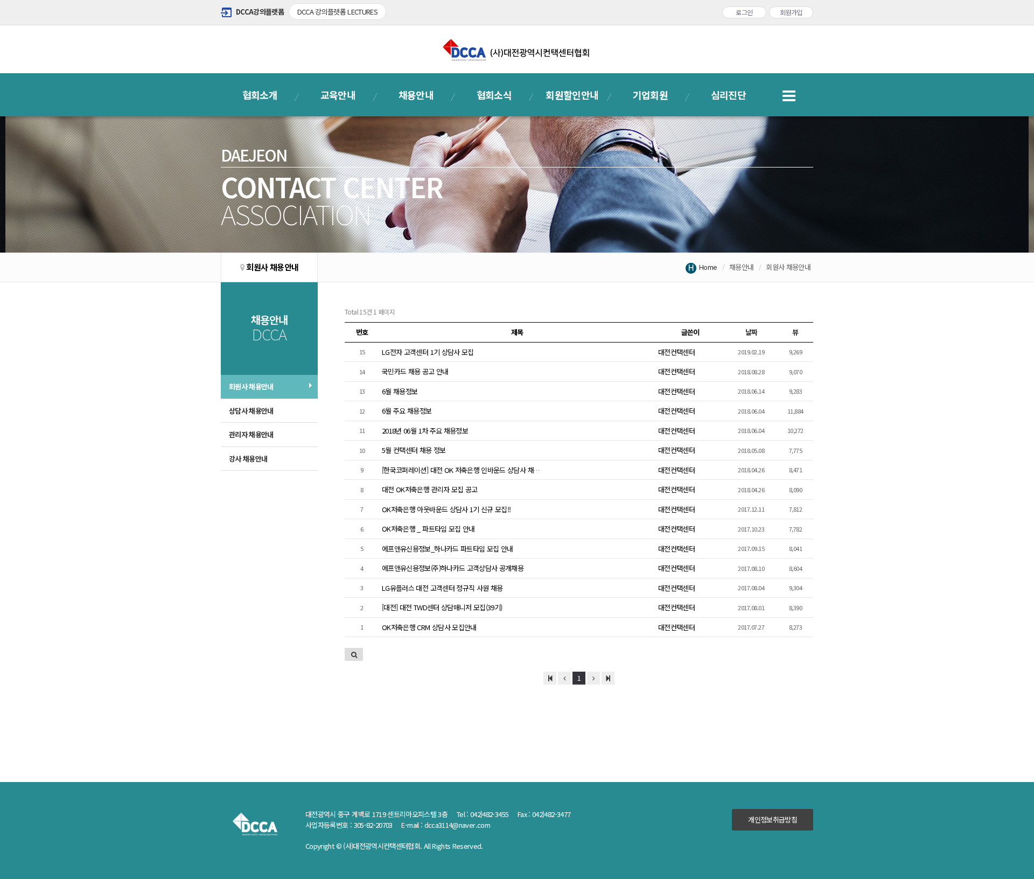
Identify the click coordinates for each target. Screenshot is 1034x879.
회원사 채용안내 (251, 386)
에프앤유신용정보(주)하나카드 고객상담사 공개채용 (452, 568)
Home (708, 267)
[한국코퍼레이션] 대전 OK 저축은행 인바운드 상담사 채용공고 (467, 470)
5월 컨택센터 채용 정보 (414, 450)
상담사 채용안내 (251, 411)
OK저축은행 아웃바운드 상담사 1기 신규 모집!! (446, 509)
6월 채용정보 (399, 391)
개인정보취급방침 (772, 819)
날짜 (751, 332)
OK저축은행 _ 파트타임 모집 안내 (428, 529)
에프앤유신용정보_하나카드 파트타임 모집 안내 (447, 548)
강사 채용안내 (248, 459)
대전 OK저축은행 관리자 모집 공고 (430, 489)
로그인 (744, 12)
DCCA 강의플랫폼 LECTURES (337, 11)
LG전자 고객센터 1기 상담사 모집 (428, 352)
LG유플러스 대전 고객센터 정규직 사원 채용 (442, 588)
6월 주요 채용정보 (407, 411)
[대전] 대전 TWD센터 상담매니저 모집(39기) (442, 607)
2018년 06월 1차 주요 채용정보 (425, 430)
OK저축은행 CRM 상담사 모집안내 (429, 627)
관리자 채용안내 (251, 434)
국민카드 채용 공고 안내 (415, 371)
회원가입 (791, 12)
